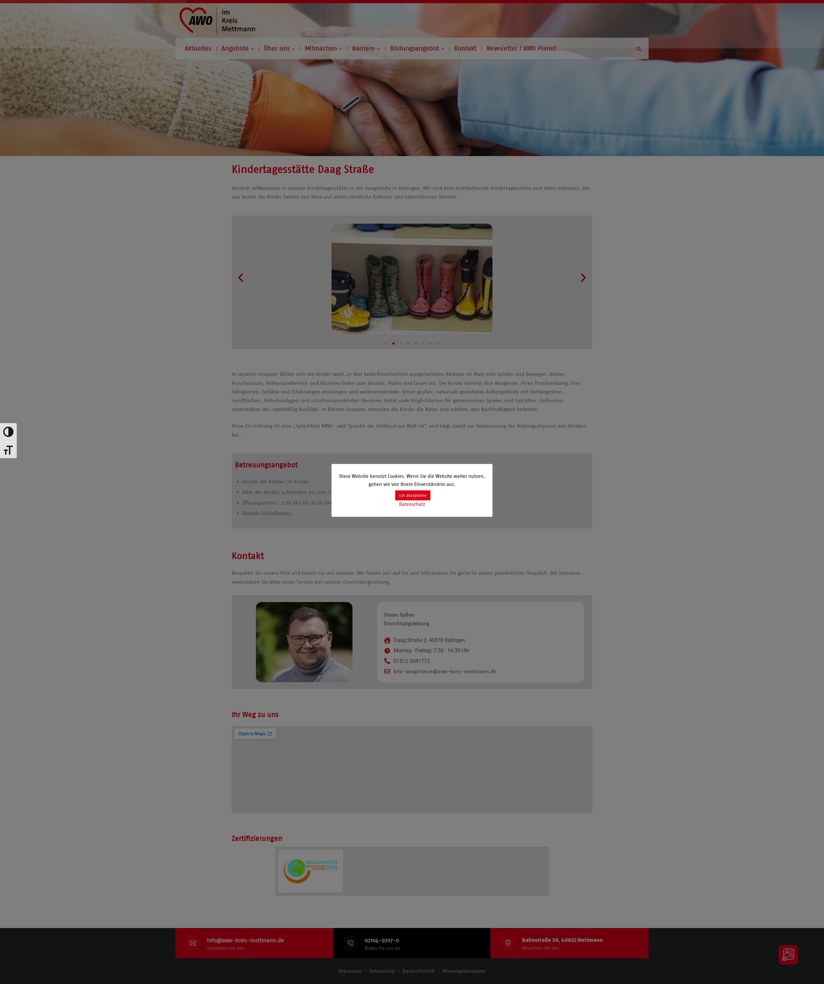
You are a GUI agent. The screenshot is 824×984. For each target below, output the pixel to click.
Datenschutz (412, 504)
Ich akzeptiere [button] (412, 495)
